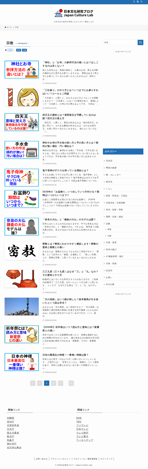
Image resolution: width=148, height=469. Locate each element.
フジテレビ (82, 425)
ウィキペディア (84, 440)
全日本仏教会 (14, 447)
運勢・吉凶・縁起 (114, 217)
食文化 (109, 182)
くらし (109, 189)
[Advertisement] (124, 98)
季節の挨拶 (111, 168)
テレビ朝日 (82, 433)
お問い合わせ (42, 459)
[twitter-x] (134, 1)
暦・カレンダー (113, 175)
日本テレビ (82, 429)
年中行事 (110, 284)
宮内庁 (10, 422)
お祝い (109, 277)
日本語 (109, 161)
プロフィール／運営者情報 (85, 459)
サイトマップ (106, 459)
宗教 (108, 224)
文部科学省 (13, 425)
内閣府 (10, 418)
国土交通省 (13, 433)
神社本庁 (12, 444)
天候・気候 (111, 263)
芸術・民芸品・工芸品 (116, 196)
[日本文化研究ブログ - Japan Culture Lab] (74, 13)
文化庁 (10, 429)
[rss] (138, 1)
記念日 (109, 270)
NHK (79, 418)
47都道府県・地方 (114, 256)
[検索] (141, 1)
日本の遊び (111, 249)
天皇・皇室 (111, 242)
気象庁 (10, 440)
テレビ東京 (82, 436)
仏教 (24, 50)
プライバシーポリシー (61, 459)
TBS (78, 422)
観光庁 (10, 436)
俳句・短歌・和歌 (114, 209)
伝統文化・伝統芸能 (115, 203)
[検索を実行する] (140, 42)
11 (71, 383)
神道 (18, 50)
